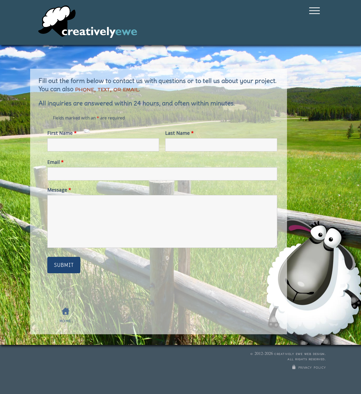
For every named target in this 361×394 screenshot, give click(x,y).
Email (55, 162)
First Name (62, 133)
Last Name (179, 133)
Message (59, 189)
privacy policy (311, 367)
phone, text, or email (107, 89)
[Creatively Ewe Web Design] (87, 22)
